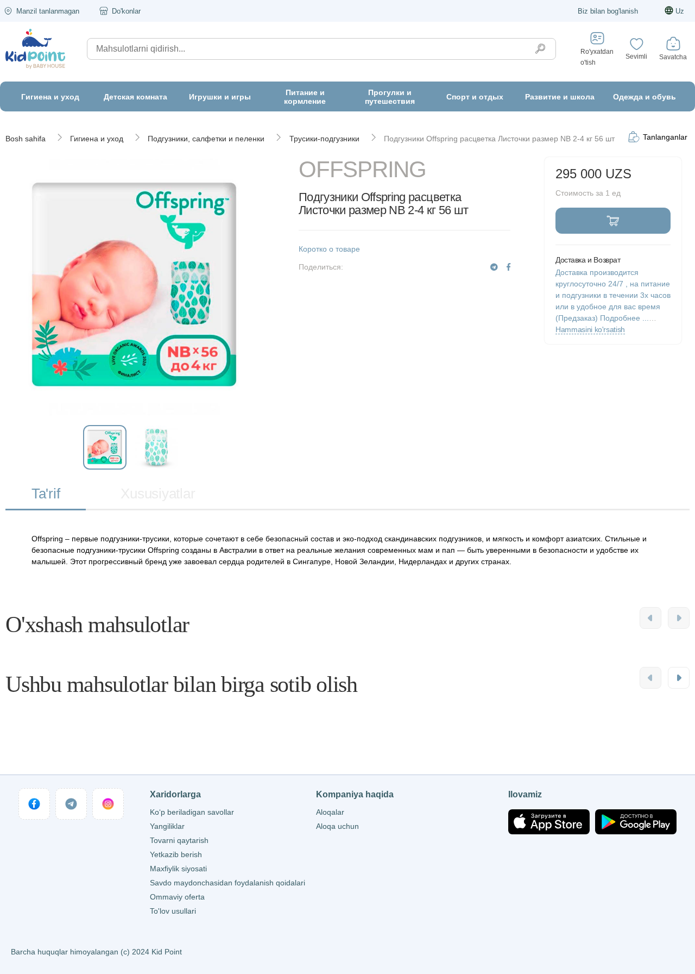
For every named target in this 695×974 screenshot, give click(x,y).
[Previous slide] (650, 618)
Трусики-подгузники (324, 138)
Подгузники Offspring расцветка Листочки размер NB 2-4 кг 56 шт (499, 138)
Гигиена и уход (96, 138)
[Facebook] (508, 267)
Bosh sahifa (25, 138)
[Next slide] (679, 618)
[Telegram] (494, 267)
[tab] (45, 494)
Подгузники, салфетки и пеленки (206, 138)
